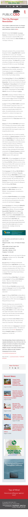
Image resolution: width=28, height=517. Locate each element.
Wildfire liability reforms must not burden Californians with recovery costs (17, 417)
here (17, 29)
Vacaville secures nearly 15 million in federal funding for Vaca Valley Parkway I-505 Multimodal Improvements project (14, 394)
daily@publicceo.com (7, 503)
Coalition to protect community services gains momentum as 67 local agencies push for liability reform (14, 428)
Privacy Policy (16, 503)
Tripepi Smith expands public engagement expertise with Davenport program (17, 382)
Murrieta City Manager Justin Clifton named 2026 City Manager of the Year (17, 406)
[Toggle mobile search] (25, 13)
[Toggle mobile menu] (25, 11)
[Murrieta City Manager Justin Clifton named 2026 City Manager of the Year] (7, 405)
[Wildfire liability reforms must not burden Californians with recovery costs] (7, 417)
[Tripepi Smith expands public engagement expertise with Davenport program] (7, 382)
